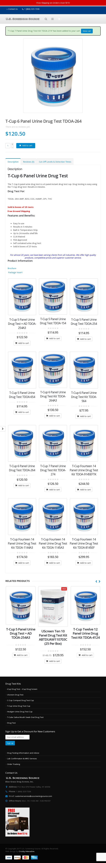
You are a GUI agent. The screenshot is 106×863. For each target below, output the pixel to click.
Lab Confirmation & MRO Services (22, 758)
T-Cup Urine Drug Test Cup (18, 706)
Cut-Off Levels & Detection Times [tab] (55, 161)
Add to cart (27, 145)
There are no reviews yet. (17, 126)
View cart (87, 31)
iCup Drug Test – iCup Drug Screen (22, 689)
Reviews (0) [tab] (28, 161)
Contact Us (13, 9)
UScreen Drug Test (15, 694)
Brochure (12, 268)
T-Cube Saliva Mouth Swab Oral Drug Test (25, 717)
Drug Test (11, 723)
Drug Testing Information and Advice (23, 753)
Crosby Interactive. (27, 851)
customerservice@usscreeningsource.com (33, 796)
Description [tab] (13, 161)
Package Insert (15, 272)
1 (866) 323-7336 (31, 9)
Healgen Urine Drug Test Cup (19, 711)
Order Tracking (13, 764)
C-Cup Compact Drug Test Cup (20, 700)
